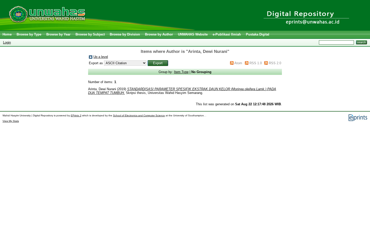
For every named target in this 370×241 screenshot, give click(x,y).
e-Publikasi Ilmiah (227, 34)
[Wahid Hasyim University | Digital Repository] (99, 29)
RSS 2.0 (275, 63)
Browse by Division (125, 34)
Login (7, 42)
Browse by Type (29, 34)
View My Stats (11, 121)
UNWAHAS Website (193, 34)
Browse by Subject (90, 34)
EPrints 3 (76, 115)
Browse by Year (58, 34)
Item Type (181, 72)
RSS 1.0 (255, 63)
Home (7, 34)
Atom (238, 63)
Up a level (100, 57)
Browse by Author (159, 34)
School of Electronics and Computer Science (139, 115)
